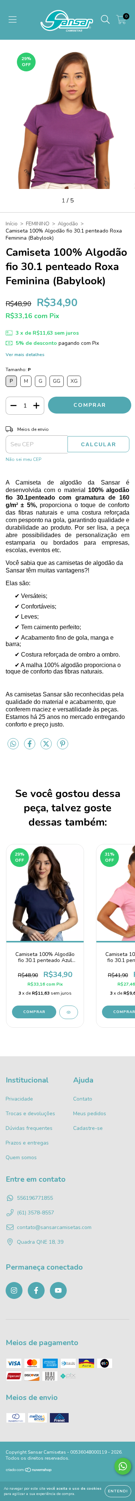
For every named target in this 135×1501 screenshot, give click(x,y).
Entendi (118, 1491)
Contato (82, 1098)
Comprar (34, 1012)
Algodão (68, 223)
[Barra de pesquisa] (105, 19)
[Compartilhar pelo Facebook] (30, 747)
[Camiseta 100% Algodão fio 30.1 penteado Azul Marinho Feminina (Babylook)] (68, 1012)
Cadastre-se (88, 1128)
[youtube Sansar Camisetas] (58, 1290)
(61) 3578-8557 (35, 1212)
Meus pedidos (89, 1113)
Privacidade (19, 1098)
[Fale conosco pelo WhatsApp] (122, 1466)
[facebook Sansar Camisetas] (36, 1290)
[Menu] (13, 19)
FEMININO (38, 223)
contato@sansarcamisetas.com (54, 1227)
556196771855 (35, 1198)
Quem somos (21, 1157)
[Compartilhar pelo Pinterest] (62, 747)
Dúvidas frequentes (29, 1128)
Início (12, 223)
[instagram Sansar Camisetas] (14, 1290)
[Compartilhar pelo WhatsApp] (13, 744)
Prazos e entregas (27, 1142)
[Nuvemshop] (29, 1471)
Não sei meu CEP (23, 459)
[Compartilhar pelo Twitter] (46, 747)
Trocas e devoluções (30, 1113)
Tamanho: (18, 370)
